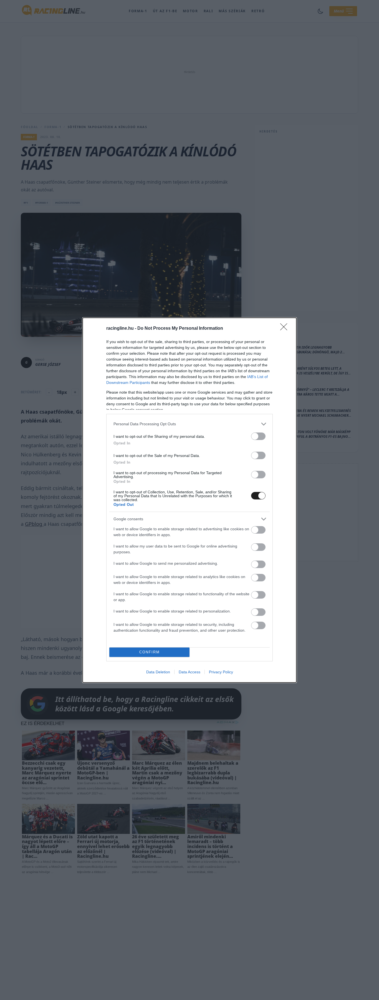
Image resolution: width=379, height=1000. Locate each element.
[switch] (258, 436)
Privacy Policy (221, 672)
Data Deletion (158, 672)
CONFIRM (149, 652)
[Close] (285, 328)
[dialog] (189, 500)
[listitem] (189, 424)
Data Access (189, 672)
